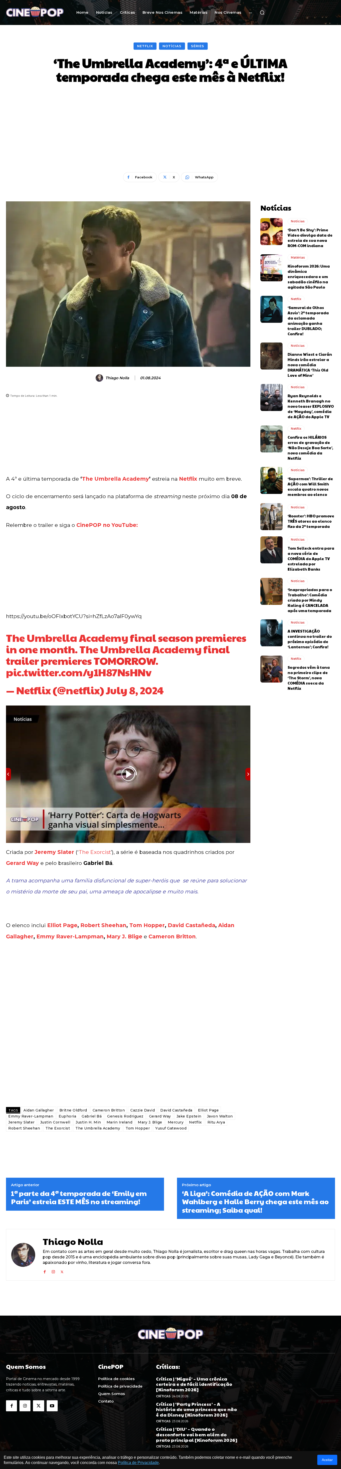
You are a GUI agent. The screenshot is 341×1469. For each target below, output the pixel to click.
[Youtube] (52, 1405)
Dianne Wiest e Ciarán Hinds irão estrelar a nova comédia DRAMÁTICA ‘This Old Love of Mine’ (310, 365)
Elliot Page (62, 925)
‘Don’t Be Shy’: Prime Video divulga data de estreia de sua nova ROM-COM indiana (310, 237)
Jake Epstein (188, 1116)
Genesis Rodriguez (125, 1116)
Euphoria (67, 1116)
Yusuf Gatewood (170, 1128)
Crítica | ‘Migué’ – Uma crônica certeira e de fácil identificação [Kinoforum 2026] (194, 1384)
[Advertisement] (170, 128)
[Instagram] (53, 1271)
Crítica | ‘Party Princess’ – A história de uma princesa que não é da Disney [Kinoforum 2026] (196, 1409)
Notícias (172, 46)
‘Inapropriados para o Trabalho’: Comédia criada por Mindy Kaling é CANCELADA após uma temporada (310, 600)
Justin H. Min (88, 1122)
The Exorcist (95, 852)
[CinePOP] (35, 12)
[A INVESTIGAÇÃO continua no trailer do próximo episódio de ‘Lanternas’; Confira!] (271, 632)
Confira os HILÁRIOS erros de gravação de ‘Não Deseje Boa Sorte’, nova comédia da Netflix (310, 447)
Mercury (176, 1122)
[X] (62, 1271)
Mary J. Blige (124, 936)
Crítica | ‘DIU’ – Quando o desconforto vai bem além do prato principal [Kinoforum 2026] (196, 1434)
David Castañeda (191, 925)
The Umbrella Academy (115, 479)
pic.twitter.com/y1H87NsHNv (78, 672)
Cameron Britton (172, 936)
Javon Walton (220, 1116)
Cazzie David (142, 1110)
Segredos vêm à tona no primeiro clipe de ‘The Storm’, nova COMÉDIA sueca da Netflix (309, 678)
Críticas (163, 1396)
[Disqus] (128, 1032)
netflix (83, 690)
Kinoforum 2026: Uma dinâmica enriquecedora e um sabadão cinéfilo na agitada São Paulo (309, 276)
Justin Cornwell (55, 1122)
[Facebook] (44, 1271)
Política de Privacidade (138, 1463)
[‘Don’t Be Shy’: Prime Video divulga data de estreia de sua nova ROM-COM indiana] (271, 231)
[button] (262, 12)
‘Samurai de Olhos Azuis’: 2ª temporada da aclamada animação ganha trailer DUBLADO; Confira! (308, 320)
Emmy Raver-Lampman (70, 936)
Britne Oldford (73, 1110)
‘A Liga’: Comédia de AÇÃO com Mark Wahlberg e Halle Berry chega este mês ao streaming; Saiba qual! (255, 1201)
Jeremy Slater (54, 852)
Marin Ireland (120, 1122)
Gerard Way (22, 863)
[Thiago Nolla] (100, 378)
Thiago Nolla (117, 378)
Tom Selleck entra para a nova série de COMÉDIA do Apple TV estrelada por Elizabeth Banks (311, 558)
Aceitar (327, 1460)
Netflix (145, 46)
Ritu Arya (216, 1122)
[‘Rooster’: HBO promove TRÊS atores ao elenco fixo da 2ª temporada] (271, 516)
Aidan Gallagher (38, 1110)
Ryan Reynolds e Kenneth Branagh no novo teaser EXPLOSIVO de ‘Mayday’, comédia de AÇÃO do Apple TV (311, 406)
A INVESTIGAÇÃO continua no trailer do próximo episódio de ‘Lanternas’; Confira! (310, 638)
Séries (197, 46)
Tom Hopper (147, 925)
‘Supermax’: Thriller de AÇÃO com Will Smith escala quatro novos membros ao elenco (310, 486)
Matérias (298, 257)
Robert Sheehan (103, 925)
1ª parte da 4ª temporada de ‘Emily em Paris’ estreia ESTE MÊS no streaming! (79, 1197)
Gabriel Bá (92, 1116)
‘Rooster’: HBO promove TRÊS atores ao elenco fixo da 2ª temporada (311, 521)
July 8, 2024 (135, 690)
